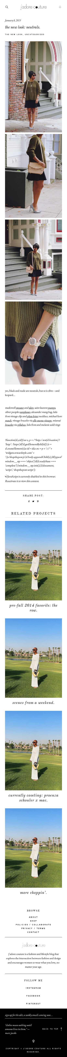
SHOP (33, 921)
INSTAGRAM (33, 988)
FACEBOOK (34, 996)
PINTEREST (33, 1004)
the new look (14, 35)
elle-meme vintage (42, 420)
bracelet (9, 424)
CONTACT (33, 932)
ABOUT (33, 917)
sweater (20, 407)
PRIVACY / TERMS (33, 929)
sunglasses (25, 412)
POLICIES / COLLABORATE (33, 925)
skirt (31, 407)
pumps (51, 407)
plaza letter (32, 416)
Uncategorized (35, 35)
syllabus (21, 424)
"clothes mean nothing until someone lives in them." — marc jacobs (18, 1029)
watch (8, 420)
